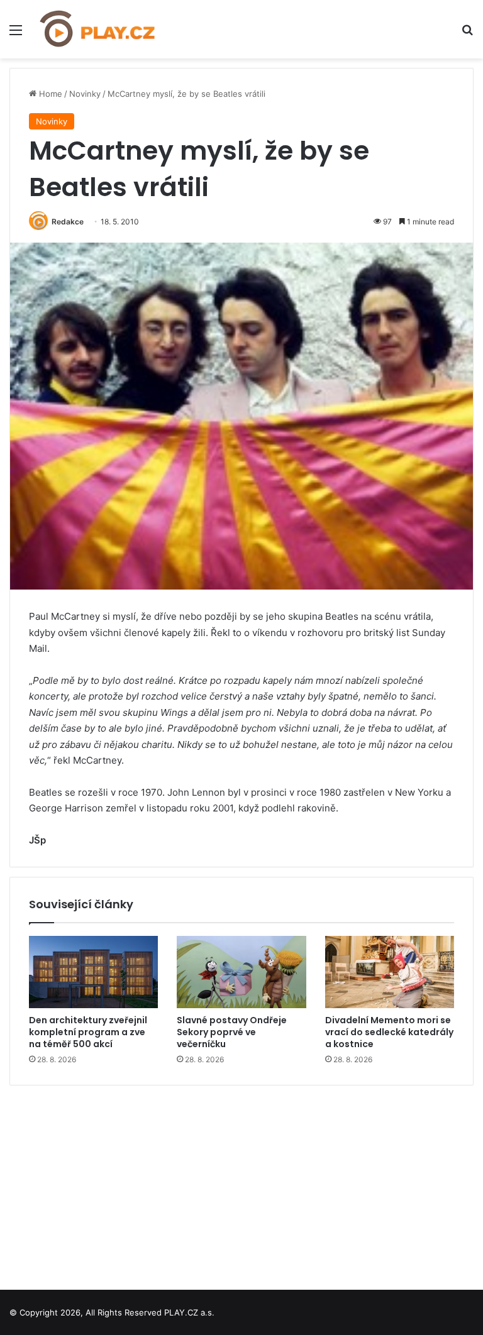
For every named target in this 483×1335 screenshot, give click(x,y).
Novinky (85, 94)
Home (49, 94)
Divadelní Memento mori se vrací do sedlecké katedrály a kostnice (389, 1032)
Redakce (68, 221)
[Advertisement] (241, 1183)
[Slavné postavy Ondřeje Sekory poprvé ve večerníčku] (241, 972)
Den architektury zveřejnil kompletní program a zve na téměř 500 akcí (88, 1032)
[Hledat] (467, 34)
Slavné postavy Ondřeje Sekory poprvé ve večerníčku (232, 1032)
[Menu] (15, 34)
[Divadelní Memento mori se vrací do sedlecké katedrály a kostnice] (389, 972)
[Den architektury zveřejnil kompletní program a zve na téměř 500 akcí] (93, 972)
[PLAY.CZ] (98, 29)
